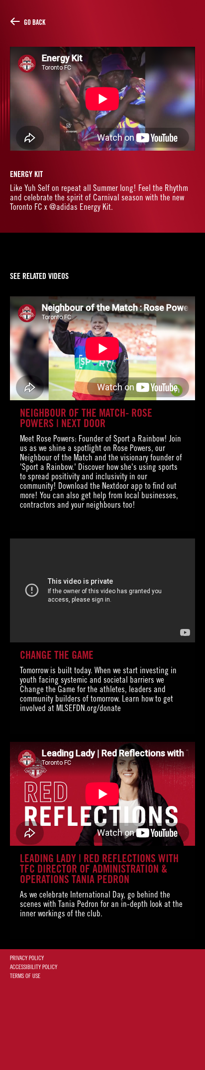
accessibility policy (33, 968)
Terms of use (25, 977)
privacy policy (27, 959)
